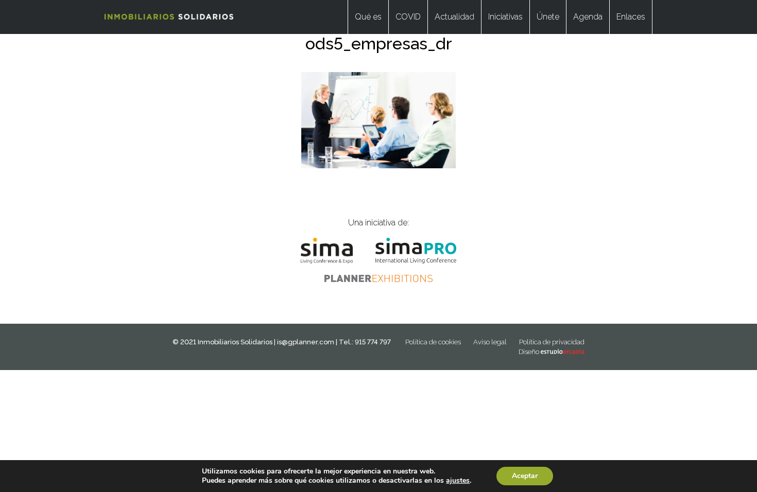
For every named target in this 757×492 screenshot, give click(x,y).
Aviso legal (490, 342)
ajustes (458, 480)
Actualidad (454, 17)
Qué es (368, 17)
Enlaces (630, 17)
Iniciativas (505, 17)
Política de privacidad (551, 342)
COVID (408, 17)
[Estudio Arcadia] (562, 352)
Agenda (588, 17)
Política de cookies (433, 342)
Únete (548, 17)
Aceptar (525, 476)
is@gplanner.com (305, 342)
